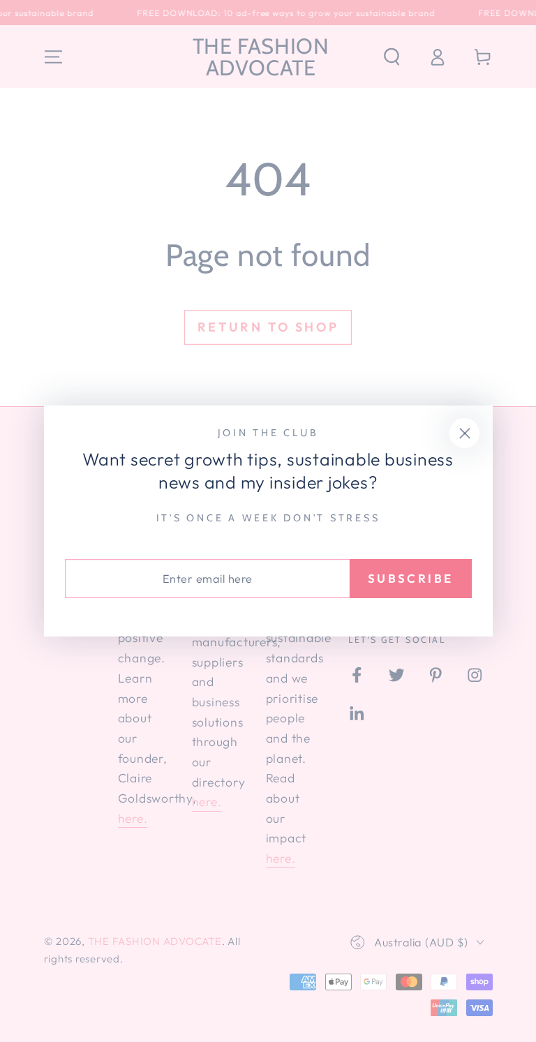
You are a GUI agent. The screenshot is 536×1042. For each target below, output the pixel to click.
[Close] (464, 433)
